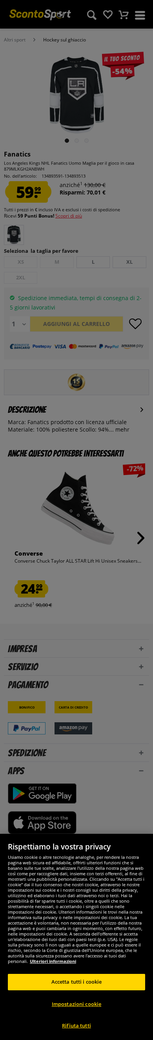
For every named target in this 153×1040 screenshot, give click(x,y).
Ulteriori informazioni (53, 961)
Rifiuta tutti (76, 1025)
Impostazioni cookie (76, 1004)
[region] (76, 937)
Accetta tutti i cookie (76, 981)
